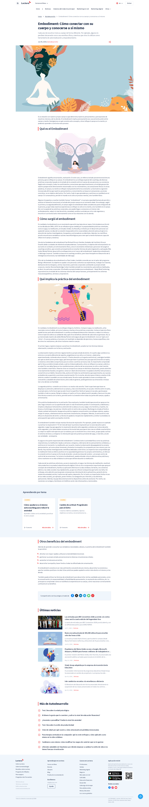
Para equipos (20, 775)
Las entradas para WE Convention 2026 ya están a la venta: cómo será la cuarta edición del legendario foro (87, 618)
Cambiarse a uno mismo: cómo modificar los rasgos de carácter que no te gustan (72, 742)
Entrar (129, 3)
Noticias (48, 9)
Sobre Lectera (20, 764)
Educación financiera (86, 780)
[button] (110, 42)
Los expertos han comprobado (96, 450)
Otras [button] (107, 9)
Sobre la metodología (22, 767)
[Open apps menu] (18, 3)
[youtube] (116, 787)
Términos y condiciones (22, 784)
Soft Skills (83, 778)
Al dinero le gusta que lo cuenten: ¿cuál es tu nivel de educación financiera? (71, 715)
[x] (76, 595)
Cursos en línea (52, 764)
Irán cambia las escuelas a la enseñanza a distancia (84, 681)
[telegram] (84, 595)
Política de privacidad (21, 786)
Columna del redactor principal (63, 9)
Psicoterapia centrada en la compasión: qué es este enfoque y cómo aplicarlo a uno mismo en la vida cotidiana (74, 736)
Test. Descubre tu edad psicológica (55, 710)
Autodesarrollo (50, 16)
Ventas (82, 767)
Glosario (50, 770)
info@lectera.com (52, 782)
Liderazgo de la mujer (86, 785)
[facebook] (72, 595)
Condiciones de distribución (23, 788)
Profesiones (83, 764)
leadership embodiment (101, 251)
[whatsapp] (88, 595)
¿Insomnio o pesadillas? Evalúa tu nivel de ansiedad (61, 720)
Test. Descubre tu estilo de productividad (58, 725)
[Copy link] (92, 595)
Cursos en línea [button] (40, 3)
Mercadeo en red (85, 775)
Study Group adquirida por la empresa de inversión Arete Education (86, 666)
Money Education (85, 791)
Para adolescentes (85, 788)
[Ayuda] (140, 796)
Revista (49, 767)
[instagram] (112, 787)
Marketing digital (97, 9)
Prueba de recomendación (55, 775)
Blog (48, 772)
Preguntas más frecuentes (24, 777)
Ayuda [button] (51, 786)
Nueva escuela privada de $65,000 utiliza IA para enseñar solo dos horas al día (86, 634)
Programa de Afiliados (22, 772)
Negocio (82, 772)
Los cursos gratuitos (86, 793)
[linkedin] (80, 595)
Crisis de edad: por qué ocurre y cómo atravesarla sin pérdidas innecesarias (70, 730)
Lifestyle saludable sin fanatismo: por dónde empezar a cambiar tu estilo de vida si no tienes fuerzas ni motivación (75, 748)
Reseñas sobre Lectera (23, 769)
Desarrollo (83, 783)
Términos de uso (20, 782)
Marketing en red (83, 9)
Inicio (38, 9)
